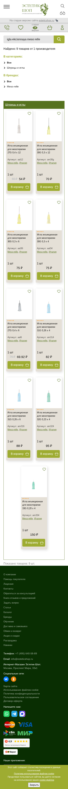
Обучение (8, 621)
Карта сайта (10, 686)
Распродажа (10, 640)
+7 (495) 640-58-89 (26, 653)
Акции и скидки (11, 635)
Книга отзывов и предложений (19, 598)
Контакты (8, 588)
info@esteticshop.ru (22, 659)
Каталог (7, 612)
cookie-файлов (46, 780)
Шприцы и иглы (16, 67)
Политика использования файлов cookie (34, 773)
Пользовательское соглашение (21, 697)
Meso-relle (13, 86)
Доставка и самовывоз (15, 626)
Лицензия (8, 584)
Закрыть (34, 784)
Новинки (7, 645)
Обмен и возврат (12, 631)
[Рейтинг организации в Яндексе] (16, 743)
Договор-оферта (12, 701)
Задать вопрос (11, 602)
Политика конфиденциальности (21, 693)
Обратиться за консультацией (19, 593)
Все (9, 62)
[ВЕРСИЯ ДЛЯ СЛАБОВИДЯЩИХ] (62, 13)
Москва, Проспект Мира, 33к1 (20, 668)
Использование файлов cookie (21, 689)
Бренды (7, 617)
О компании (9, 574)
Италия (23, 163)
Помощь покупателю (14, 579)
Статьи (7, 607)
